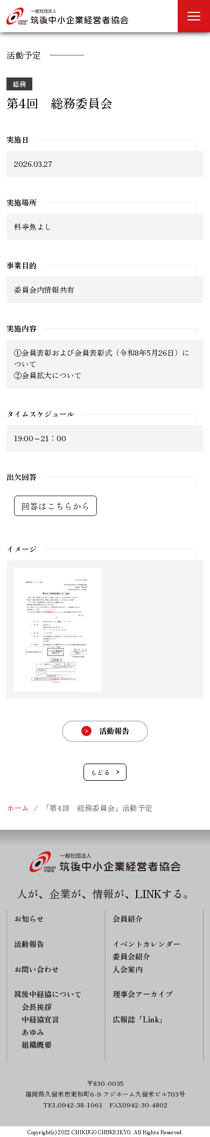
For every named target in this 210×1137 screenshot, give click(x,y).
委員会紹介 (131, 956)
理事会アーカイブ (143, 993)
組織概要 (37, 1044)
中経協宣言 (40, 1019)
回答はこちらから (55, 505)
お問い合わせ (36, 969)
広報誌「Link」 (139, 1019)
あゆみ (33, 1032)
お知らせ (29, 918)
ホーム (17, 807)
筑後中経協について (48, 993)
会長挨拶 (37, 1006)
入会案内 (128, 969)
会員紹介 (128, 918)
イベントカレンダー (146, 943)
